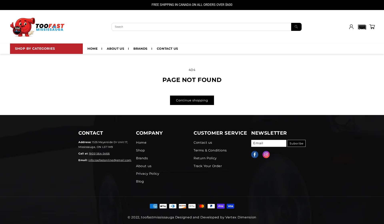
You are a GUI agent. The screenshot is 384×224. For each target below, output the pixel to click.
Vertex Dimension (240, 217)
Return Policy (205, 158)
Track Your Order (208, 166)
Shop (140, 150)
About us (144, 166)
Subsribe (296, 143)
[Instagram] (268, 154)
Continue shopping (192, 100)
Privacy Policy (147, 174)
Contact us (203, 142)
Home (141, 142)
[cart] (372, 26)
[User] (351, 26)
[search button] (296, 27)
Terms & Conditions (210, 150)
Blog (140, 181)
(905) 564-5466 (99, 153)
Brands (142, 158)
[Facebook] (256, 154)
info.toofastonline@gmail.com (109, 160)
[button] (362, 27)
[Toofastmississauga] (38, 27)
